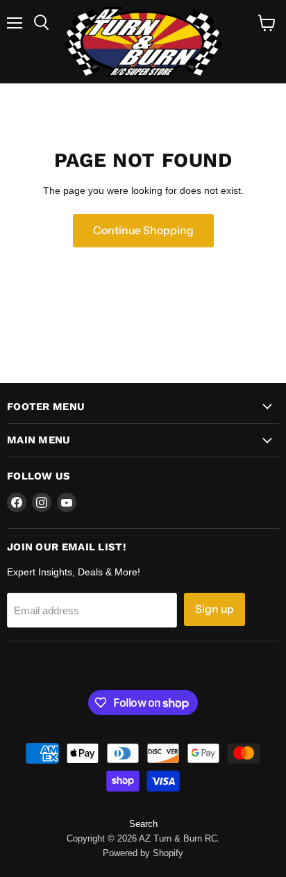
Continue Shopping (143, 230)
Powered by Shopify (143, 853)
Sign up (214, 609)
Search (143, 824)
